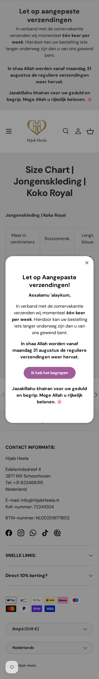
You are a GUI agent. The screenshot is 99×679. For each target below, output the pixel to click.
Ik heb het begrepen (49, 372)
